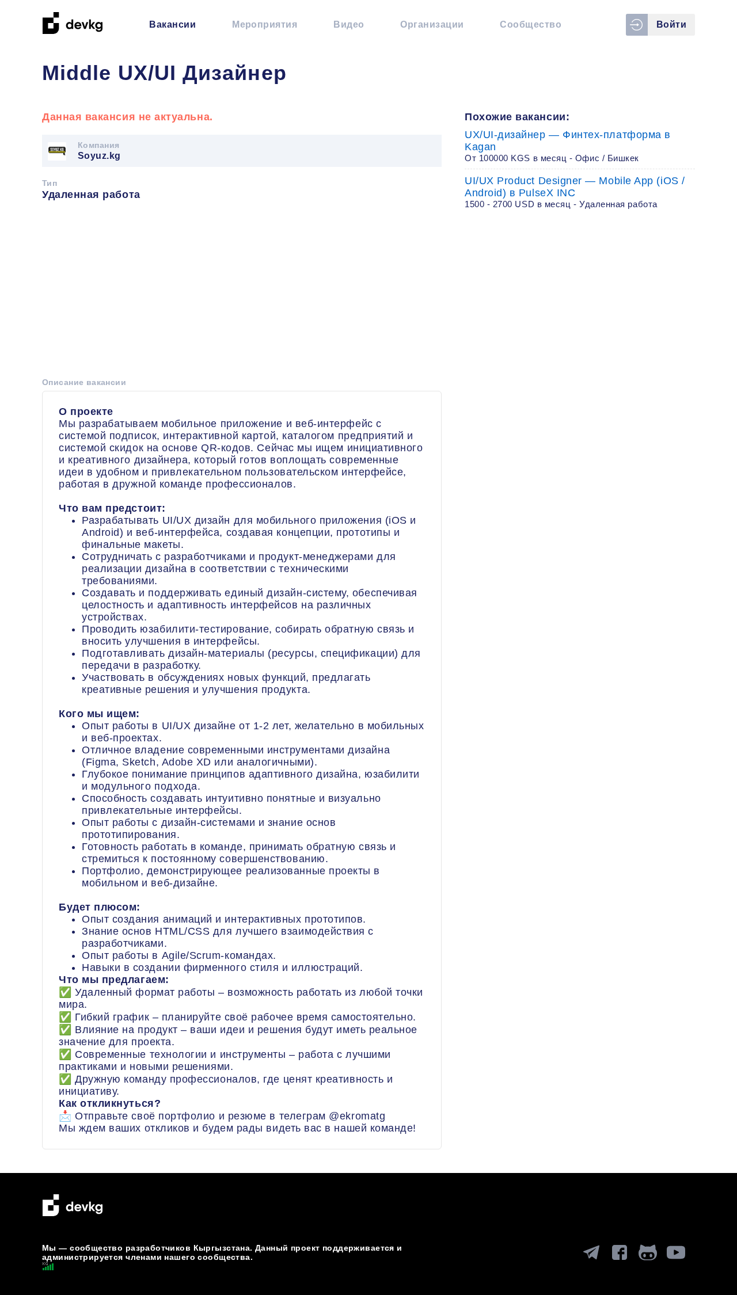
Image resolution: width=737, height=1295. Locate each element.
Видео (348, 24)
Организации (432, 24)
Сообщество (530, 24)
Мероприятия (264, 24)
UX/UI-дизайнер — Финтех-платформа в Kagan (568, 146)
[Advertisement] (242, 293)
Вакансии (172, 24)
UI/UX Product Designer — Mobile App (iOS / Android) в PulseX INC (575, 192)
